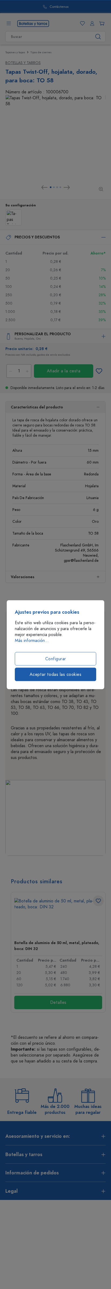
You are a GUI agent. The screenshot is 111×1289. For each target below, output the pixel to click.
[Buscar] (98, 36)
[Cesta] (101, 23)
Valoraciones (22, 577)
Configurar (55, 659)
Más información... (32, 640)
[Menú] (8, 23)
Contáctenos (59, 7)
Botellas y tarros (23, 62)
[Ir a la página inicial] (33, 23)
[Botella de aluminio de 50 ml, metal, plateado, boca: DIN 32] (58, 917)
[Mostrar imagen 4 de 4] (60, 187)
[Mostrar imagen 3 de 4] (57, 187)
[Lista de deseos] (81, 23)
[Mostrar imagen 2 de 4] (54, 187)
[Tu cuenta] (91, 23)
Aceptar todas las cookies (56, 674)
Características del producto (37, 407)
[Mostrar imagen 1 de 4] (50, 187)
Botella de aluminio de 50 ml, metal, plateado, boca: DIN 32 (56, 945)
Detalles (58, 1002)
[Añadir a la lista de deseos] (99, 371)
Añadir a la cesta (64, 371)
